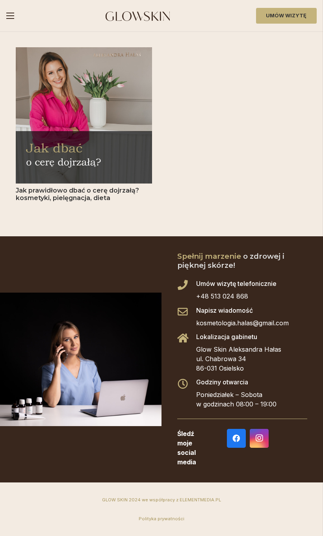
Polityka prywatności (161, 518)
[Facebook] (236, 438)
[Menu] (10, 16)
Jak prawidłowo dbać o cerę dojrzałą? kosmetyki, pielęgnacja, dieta (77, 194)
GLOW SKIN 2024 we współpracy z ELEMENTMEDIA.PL (161, 500)
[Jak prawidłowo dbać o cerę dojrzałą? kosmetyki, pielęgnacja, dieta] (84, 52)
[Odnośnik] (137, 16)
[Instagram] (259, 438)
